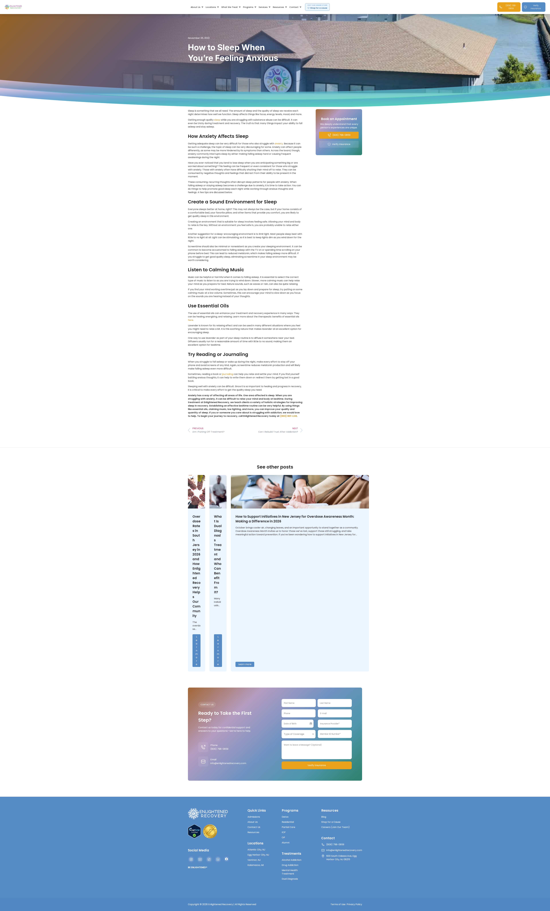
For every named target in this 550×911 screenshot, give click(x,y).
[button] (197, 7)
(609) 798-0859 (219, 749)
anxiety (279, 143)
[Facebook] (226, 859)
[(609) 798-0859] (203, 747)
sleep (217, 119)
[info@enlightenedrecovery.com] (203, 761)
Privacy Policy (354, 904)
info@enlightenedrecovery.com (228, 763)
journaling (227, 374)
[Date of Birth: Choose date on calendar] (310, 723)
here (190, 320)
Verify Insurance (317, 765)
